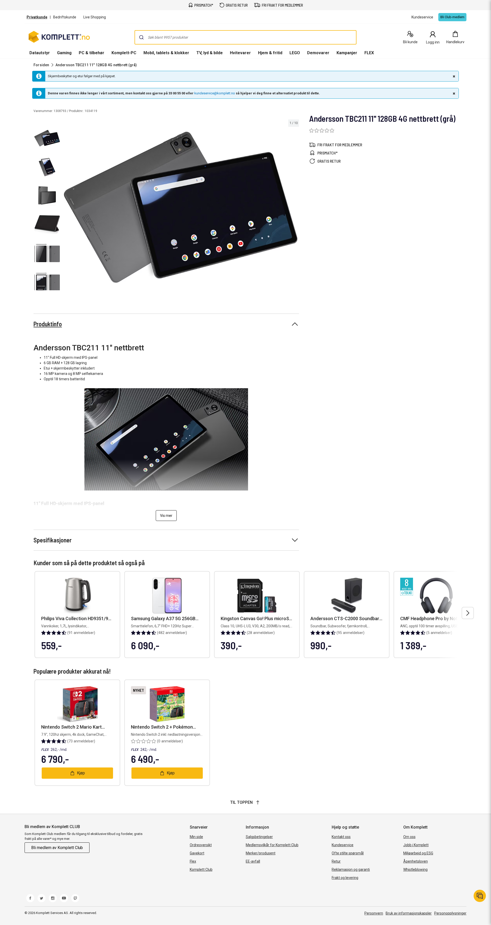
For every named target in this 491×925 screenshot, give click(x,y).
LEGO (294, 52)
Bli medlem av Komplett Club (57, 847)
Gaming (64, 52)
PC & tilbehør (91, 52)
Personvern (373, 913)
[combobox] (245, 37)
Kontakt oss (341, 837)
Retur (336, 861)
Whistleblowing (415, 869)
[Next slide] (294, 208)
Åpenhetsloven (415, 861)
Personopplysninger (450, 913)
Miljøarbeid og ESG (418, 853)
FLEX (369, 52)
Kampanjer (347, 52)
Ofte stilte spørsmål (348, 853)
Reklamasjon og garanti (351, 869)
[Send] (141, 37)
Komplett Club (201, 869)
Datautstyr (39, 52)
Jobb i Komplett (416, 845)
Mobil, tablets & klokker (166, 52)
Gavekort (197, 853)
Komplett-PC (123, 52)
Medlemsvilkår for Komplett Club (272, 845)
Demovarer (318, 52)
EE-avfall (253, 861)
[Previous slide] (66, 208)
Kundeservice (342, 845)
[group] (180, 207)
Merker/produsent (260, 853)
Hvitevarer (240, 52)
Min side (196, 837)
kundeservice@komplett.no (214, 93)
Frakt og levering (345, 878)
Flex (193, 861)
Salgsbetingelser (259, 837)
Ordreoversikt (201, 845)
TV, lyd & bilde (209, 52)
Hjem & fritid (270, 52)
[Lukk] (453, 76)
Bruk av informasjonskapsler (409, 913)
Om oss (409, 837)
